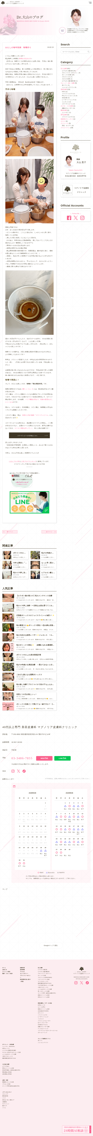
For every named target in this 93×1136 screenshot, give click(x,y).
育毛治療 (64, 114)
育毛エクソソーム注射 (43, 997)
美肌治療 (64, 89)
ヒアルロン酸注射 (67, 70)
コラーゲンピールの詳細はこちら (27, 435)
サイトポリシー (24, 973)
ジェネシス (65, 102)
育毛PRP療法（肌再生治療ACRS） (11, 1070)
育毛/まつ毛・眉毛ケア (8, 1100)
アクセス (22, 971)
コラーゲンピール (67, 104)
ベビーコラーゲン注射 (43, 979)
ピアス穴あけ (5, 1066)
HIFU (63, 91)
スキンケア (5, 1094)
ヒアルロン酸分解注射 (68, 81)
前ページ (10, 532)
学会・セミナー (66, 125)
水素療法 (4, 1101)
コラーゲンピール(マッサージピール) (47, 1030)
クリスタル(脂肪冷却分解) (9, 1050)
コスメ (63, 121)
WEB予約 (44, 758)
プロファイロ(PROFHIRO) (45, 977)
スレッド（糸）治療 (67, 83)
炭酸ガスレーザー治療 (43, 1026)
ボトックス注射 (66, 74)
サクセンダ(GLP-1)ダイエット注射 (11, 1052)
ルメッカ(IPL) (41, 1007)
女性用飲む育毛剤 (7, 1074)
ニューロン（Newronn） (9, 1046)
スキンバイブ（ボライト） (70, 72)
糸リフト (64, 85)
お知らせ (4, 969)
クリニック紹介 (6, 971)
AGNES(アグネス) (43, 1024)
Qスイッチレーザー (43, 1022)
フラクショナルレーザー (44, 1020)
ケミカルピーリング (43, 1028)
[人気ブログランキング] (22, 487)
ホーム (4, 967)
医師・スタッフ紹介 (7, 973)
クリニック (64, 123)
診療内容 (22, 967)
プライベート (65, 127)
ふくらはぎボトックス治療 (45, 989)
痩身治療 (64, 110)
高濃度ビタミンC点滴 (8, 1082)
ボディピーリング (42, 1032)
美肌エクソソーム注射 (43, 995)
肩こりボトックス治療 (43, 991)
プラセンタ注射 (6, 1084)
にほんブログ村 (14, 461)
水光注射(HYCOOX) (43, 1011)
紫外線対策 (5, 1096)
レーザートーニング (68, 99)
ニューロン (65, 112)
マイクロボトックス (43, 981)
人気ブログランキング (28, 461)
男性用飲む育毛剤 (7, 1072)
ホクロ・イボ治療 (67, 106)
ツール (4, 1107)
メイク (4, 1098)
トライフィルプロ (67, 93)
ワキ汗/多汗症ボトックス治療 (45, 985)
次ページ (49, 532)
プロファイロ (66, 77)
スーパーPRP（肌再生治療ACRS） (47, 993)
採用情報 (22, 969)
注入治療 (64, 68)
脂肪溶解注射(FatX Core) (44, 983)
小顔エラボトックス (43, 987)
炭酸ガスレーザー (67, 108)
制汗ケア (4, 1105)
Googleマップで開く (51, 945)
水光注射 (64, 97)
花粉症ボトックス (67, 119)
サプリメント (5, 1103)
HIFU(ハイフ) (41, 1005)
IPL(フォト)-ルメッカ (68, 95)
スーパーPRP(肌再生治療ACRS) (11, 1086)
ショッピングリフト (68, 87)
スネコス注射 (66, 79)
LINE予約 (62, 758)
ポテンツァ (41, 1013)
